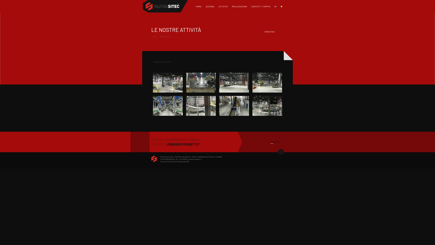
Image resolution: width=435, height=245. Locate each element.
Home (154, 37)
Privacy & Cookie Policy (168, 162)
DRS (187, 162)
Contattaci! (270, 32)
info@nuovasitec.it (195, 159)
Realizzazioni (165, 37)
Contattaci (275, 142)
